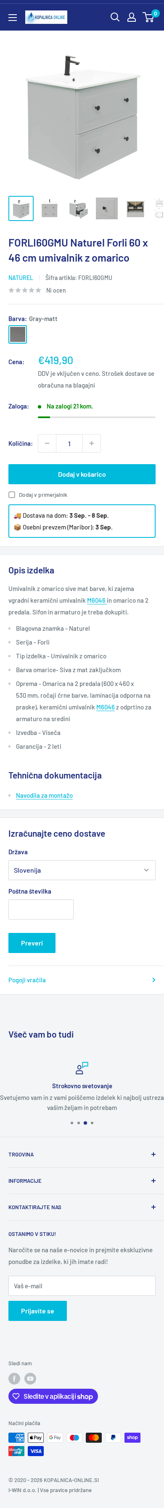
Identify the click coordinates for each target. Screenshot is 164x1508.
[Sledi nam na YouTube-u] (30, 1379)
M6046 (97, 600)
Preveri (32, 943)
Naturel (20, 277)
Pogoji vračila (27, 980)
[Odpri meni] (12, 17)
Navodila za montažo (44, 795)
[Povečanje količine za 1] (92, 443)
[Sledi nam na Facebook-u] (14, 1379)
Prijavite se (37, 1311)
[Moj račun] (131, 17)
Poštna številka (29, 891)
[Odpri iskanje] (115, 17)
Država (18, 851)
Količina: (20, 443)
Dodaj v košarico (82, 474)
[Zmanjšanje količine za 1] (47, 443)
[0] (148, 17)
